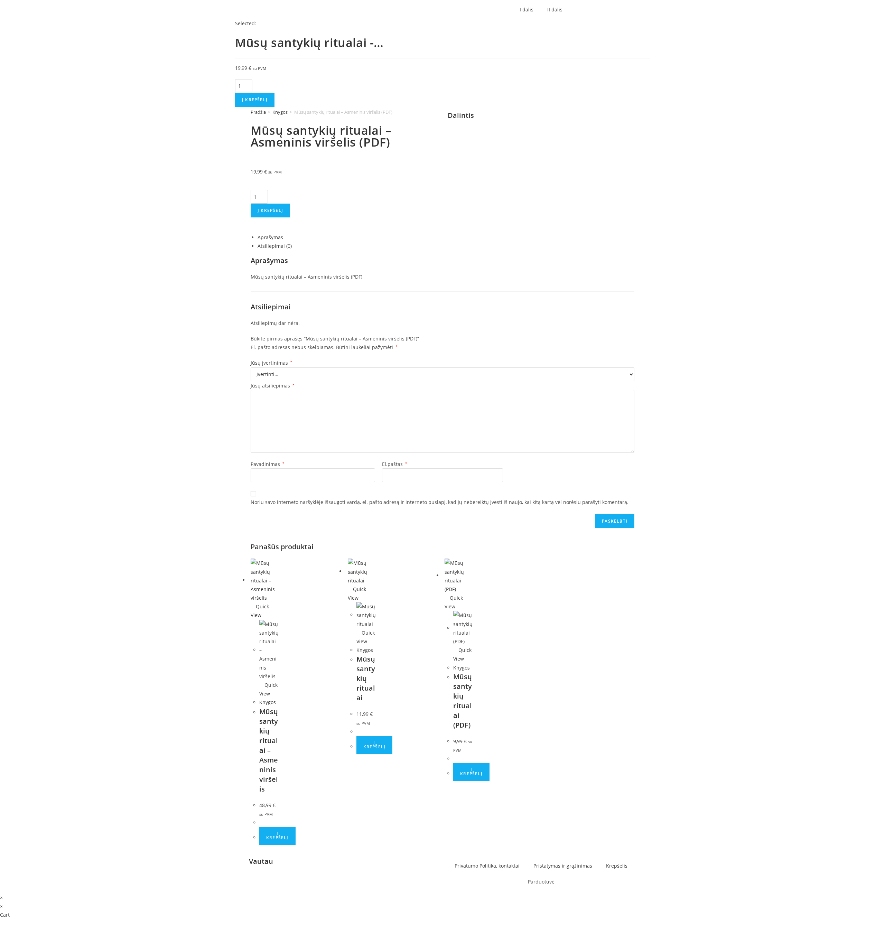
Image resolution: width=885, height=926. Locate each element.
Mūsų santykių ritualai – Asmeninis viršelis (268, 750)
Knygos (280, 112)
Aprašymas (270, 237)
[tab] (446, 237)
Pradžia (258, 112)
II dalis (554, 9)
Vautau (261, 861)
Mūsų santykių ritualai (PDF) (462, 701)
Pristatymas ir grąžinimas (562, 865)
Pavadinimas (268, 464)
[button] (543, 116)
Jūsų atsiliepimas (273, 385)
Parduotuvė (541, 881)
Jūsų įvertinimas (271, 362)
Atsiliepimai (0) (275, 246)
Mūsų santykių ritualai (365, 678)
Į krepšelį (255, 100)
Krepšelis (616, 865)
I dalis (526, 9)
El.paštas (394, 464)
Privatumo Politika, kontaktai (487, 865)
